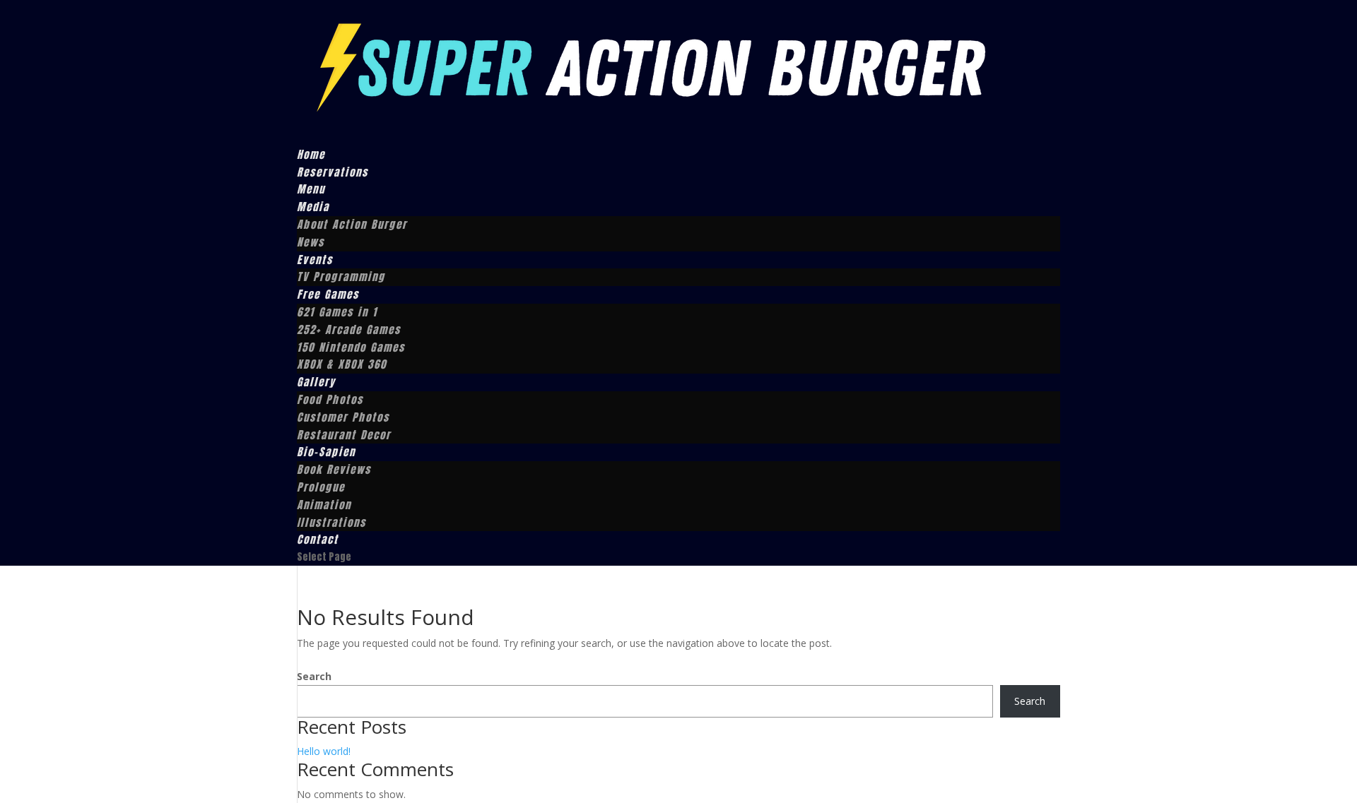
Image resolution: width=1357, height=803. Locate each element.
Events (315, 259)
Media (313, 206)
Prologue (321, 487)
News (310, 242)
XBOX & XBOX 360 (342, 364)
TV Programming (341, 276)
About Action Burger (352, 224)
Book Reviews (334, 469)
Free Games (328, 294)
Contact (318, 539)
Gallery (316, 382)
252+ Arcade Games (349, 329)
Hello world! (324, 751)
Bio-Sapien (326, 452)
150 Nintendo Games (351, 347)
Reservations (332, 172)
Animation (324, 504)
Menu (311, 189)
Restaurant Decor (344, 435)
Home (311, 154)
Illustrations (331, 522)
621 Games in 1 (337, 312)
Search (314, 676)
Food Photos (330, 399)
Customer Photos (343, 417)
